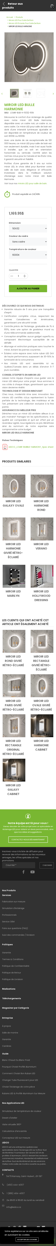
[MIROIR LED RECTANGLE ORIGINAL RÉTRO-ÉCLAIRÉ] (14, 725)
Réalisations (8, 988)
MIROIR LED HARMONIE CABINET (41, 745)
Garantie (6, 952)
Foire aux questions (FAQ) (15, 928)
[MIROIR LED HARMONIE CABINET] (42, 725)
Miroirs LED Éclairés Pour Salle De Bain (25, 23)
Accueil (9, 17)
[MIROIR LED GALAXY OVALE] (14, 486)
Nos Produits (9, 890)
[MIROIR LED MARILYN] (14, 576)
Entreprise (7, 1017)
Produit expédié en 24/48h (26, 194)
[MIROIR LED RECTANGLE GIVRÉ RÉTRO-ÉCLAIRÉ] (42, 641)
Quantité (13, 270)
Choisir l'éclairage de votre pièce (18, 1086)
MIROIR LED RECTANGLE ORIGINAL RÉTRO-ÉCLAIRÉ (13, 747)
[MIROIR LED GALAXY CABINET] (14, 770)
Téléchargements (11, 998)
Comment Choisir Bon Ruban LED (18, 1073)
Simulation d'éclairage (13, 908)
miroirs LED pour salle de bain (32, 183)
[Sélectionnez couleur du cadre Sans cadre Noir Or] (28, 242)
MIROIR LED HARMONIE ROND (41, 505)
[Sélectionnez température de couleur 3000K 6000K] (28, 255)
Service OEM (8, 921)
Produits (19, 17)
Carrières (6, 1046)
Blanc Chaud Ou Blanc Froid (16, 1060)
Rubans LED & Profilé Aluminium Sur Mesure (23, 1093)
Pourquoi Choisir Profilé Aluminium (19, 1066)
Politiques (7, 944)
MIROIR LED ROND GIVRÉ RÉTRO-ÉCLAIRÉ (13, 660)
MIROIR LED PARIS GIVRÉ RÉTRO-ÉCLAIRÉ (13, 705)
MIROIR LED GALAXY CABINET (13, 789)
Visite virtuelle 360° (11, 1124)
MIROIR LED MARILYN (13, 593)
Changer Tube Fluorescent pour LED (20, 1080)
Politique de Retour (11, 972)
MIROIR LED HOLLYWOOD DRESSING (41, 595)
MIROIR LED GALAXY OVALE (13, 503)
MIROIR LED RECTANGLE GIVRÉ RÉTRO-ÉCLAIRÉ (41, 663)
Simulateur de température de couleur (21, 1111)
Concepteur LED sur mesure (16, 1137)
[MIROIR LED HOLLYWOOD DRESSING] (42, 576)
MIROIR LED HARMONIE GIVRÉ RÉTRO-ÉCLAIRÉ (13, 550)
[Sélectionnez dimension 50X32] (28, 228)
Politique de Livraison (12, 979)
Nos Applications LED (13, 1103)
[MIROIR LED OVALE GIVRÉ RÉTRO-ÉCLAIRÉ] (42, 685)
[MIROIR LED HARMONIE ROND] (42, 486)
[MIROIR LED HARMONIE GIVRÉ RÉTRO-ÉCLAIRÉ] (14, 528)
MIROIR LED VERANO (41, 546)
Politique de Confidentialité (15, 966)
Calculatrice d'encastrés (14, 1131)
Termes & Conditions (12, 959)
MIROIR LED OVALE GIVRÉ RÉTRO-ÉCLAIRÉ (41, 705)
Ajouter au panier (28, 288)
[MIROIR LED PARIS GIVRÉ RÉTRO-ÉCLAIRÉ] (14, 685)
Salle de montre (10, 1032)
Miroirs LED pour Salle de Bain (21, 20)
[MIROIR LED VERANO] (42, 528)
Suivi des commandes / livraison (18, 934)
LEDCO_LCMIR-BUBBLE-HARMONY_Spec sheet (31, 446)
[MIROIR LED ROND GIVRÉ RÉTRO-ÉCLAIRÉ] (14, 641)
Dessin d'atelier (9, 1117)
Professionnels (9, 914)
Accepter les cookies (27, 1239)
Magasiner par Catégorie (15, 1007)
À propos (6, 1026)
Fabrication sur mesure (13, 901)
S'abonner (47, 865)
